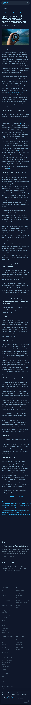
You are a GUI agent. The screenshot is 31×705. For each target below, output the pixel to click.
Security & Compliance (22, 600)
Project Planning (6, 603)
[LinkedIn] (2, 557)
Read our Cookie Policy (13, 697)
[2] (19, 150)
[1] (20, 123)
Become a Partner (7, 574)
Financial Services (6, 647)
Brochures (19, 644)
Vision (3, 676)
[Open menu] (27, 2)
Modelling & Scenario (7, 608)
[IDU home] (5, 3)
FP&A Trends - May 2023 (17, 497)
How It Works (20, 590)
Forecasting (5, 595)
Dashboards (5, 617)
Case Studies (5, 666)
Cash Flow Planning (7, 600)
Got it (25, 701)
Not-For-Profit (5, 650)
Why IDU (4, 679)
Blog (17, 640)
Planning (4, 623)
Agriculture (5, 652)
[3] (9, 168)
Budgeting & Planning (7, 593)
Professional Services (7, 657)
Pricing (18, 605)
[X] (13, 557)
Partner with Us (6, 689)
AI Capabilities (20, 593)
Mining (3, 642)
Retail (3, 655)
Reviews (4, 669)
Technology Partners (7, 686)
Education (4, 644)
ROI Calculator (20, 647)
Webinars (19, 642)
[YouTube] (11, 557)
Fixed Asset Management (5, 631)
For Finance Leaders (7, 660)
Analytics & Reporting (7, 615)
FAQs (17, 607)
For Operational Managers (6, 663)
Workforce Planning (7, 605)
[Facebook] (5, 557)
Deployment (19, 598)
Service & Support (21, 602)
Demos (18, 649)
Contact (4, 681)
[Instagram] (8, 557)
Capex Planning (6, 598)
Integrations (20, 595)
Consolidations (6, 628)
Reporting (4, 625)
